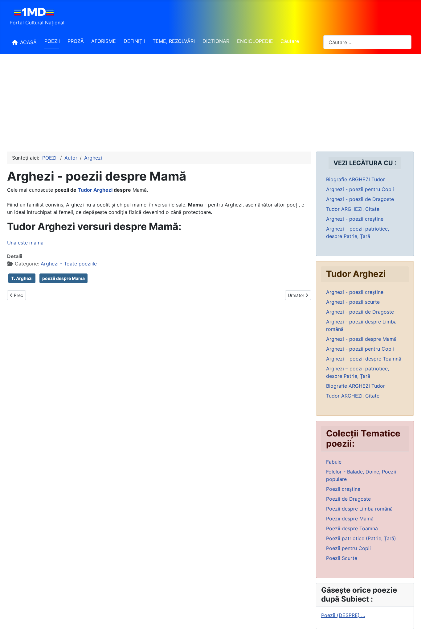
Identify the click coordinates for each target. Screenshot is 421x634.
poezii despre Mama (63, 278)
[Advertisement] (210, 100)
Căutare (289, 41)
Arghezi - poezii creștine (354, 219)
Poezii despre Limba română (359, 509)
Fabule (333, 462)
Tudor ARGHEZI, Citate (352, 209)
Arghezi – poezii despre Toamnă (363, 359)
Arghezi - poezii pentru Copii (360, 189)
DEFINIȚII (134, 41)
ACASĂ (28, 42)
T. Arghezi (22, 278)
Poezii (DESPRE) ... (343, 615)
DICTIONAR (215, 41)
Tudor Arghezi (95, 190)
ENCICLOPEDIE (255, 41)
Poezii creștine (343, 489)
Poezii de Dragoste (348, 499)
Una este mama (25, 243)
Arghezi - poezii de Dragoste (360, 199)
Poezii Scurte (341, 558)
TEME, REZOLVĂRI (174, 41)
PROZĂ (75, 41)
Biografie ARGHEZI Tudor (355, 179)
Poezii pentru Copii (348, 548)
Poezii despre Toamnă (352, 528)
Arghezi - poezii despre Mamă (361, 339)
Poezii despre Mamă (350, 518)
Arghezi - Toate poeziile (69, 264)
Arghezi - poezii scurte (353, 302)
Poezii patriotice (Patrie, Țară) (361, 538)
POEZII (52, 41)
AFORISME (103, 41)
